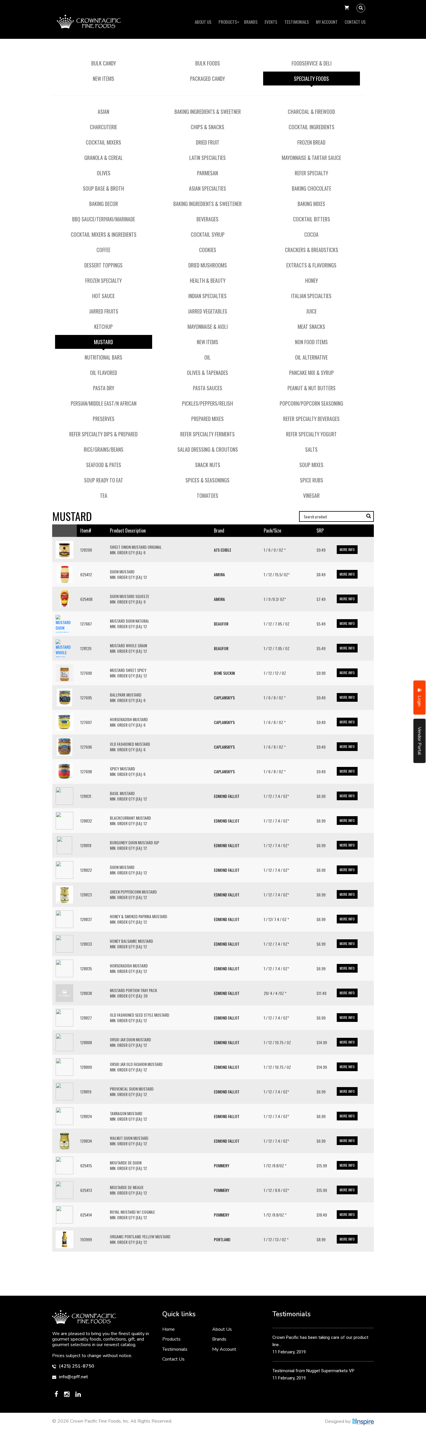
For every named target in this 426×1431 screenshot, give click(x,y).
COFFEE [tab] (103, 250)
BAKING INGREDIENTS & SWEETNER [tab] (207, 111)
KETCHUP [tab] (103, 326)
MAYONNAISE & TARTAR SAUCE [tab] (311, 157)
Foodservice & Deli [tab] (312, 63)
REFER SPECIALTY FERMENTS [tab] (207, 434)
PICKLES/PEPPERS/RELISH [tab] (207, 403)
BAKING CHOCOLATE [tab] (311, 188)
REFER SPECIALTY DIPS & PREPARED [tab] (103, 434)
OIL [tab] (207, 357)
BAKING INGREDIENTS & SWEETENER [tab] (207, 203)
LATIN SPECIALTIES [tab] (207, 157)
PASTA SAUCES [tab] (207, 388)
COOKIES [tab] (207, 250)
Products (228, 22)
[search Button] (360, 8)
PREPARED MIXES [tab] (207, 418)
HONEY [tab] (311, 280)
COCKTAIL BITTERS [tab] (311, 219)
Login (419, 700)
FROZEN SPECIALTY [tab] (103, 280)
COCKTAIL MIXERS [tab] (103, 142)
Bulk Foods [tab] (207, 63)
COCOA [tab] (311, 234)
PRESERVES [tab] (103, 418)
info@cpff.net (73, 1377)
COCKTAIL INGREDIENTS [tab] (311, 127)
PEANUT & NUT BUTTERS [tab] (311, 388)
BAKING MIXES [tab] (311, 203)
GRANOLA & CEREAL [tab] (103, 157)
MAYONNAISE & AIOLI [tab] (207, 326)
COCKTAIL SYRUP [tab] (208, 234)
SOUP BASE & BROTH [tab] (103, 188)
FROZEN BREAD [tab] (311, 142)
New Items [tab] (103, 78)
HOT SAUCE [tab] (103, 296)
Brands (251, 22)
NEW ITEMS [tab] (207, 342)
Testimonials (296, 22)
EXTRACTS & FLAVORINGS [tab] (311, 265)
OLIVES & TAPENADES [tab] (207, 372)
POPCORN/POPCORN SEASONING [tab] (311, 403)
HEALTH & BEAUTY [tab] (207, 280)
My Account (327, 22)
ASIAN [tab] (103, 111)
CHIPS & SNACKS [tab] (207, 127)
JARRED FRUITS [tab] (103, 311)
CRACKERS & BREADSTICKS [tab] (311, 250)
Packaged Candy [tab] (207, 78)
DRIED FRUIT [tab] (207, 142)
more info (347, 549)
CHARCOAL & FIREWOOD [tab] (311, 111)
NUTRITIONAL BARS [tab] (103, 357)
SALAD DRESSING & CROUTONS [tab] (207, 449)
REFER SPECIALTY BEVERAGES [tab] (311, 418)
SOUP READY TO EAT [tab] (103, 480)
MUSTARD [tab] (103, 342)
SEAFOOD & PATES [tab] (103, 465)
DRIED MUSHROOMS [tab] (207, 265)
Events (271, 22)
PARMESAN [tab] (207, 173)
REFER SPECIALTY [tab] (311, 173)
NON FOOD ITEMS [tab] (311, 342)
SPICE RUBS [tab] (311, 480)
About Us (203, 22)
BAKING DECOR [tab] (103, 203)
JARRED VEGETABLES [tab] (207, 311)
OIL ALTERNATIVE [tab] (311, 357)
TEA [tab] (103, 495)
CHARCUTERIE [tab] (103, 127)
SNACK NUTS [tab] (207, 465)
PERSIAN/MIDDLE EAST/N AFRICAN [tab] (103, 403)
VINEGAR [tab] (311, 495)
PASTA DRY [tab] (103, 388)
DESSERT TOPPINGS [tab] (103, 265)
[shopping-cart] (346, 8)
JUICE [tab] (311, 311)
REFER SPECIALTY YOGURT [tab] (311, 434)
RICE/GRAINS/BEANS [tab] (103, 449)
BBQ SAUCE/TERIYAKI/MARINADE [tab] (103, 219)
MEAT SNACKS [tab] (311, 326)
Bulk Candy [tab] (103, 63)
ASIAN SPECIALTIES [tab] (207, 188)
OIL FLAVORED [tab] (103, 372)
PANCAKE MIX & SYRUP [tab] (311, 372)
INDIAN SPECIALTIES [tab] (207, 296)
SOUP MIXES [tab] (311, 465)
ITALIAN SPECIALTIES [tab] (311, 296)
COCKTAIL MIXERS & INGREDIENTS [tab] (103, 234)
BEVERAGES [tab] (207, 219)
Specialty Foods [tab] (311, 78)
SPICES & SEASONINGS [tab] (207, 480)
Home (168, 1329)
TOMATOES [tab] (207, 495)
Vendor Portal (419, 741)
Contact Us (355, 22)
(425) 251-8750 (76, 1366)
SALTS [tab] (311, 449)
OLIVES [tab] (103, 173)
